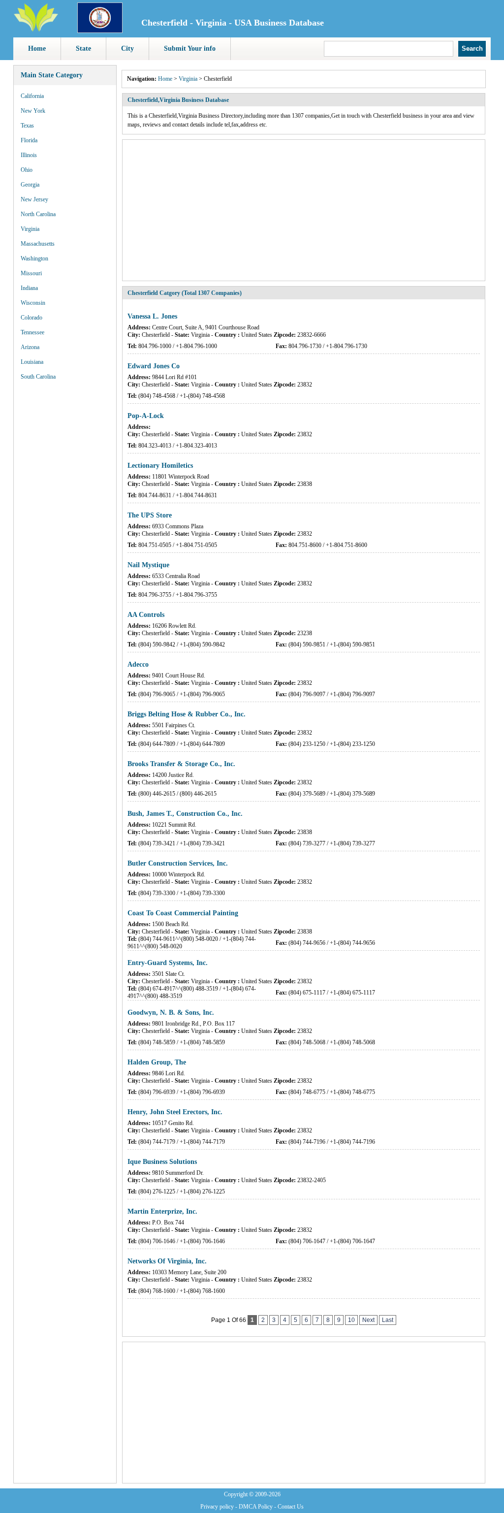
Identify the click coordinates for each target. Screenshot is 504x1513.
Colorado (31, 317)
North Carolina (38, 214)
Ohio (26, 169)
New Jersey (34, 199)
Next (368, 1320)
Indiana (29, 288)
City (127, 48)
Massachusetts (38, 243)
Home (37, 48)
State (83, 48)
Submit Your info (190, 48)
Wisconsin (33, 302)
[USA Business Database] (36, 30)
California (32, 96)
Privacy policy (217, 1506)
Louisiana (32, 361)
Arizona (30, 347)
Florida (29, 140)
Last (387, 1320)
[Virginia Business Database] (100, 31)
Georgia (30, 184)
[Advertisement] (65, 536)
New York (33, 110)
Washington (34, 258)
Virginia (30, 228)
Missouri (31, 273)
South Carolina (38, 376)
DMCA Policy (256, 1506)
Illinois (29, 155)
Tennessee (32, 332)
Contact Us (291, 1506)
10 (351, 1320)
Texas (27, 125)
